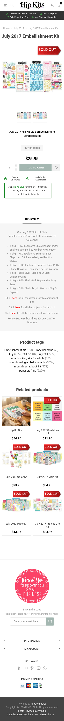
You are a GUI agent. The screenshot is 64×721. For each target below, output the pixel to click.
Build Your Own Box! (19, 17)
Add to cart (35, 167)
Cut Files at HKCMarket (46, 17)
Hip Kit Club (16, 430)
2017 (26, 354)
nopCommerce (38, 703)
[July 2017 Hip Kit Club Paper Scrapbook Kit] (16, 505)
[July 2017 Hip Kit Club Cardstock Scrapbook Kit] (47, 411)
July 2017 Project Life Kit (47, 525)
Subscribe (50, 621)
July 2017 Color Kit (16, 476)
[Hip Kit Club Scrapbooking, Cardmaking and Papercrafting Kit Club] (16, 411)
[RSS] (45, 668)
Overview (32, 219)
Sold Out (47, 49)
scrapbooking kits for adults (27, 358)
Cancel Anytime (50, 14)
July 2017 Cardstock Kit (47, 432)
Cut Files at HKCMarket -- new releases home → (32, 714)
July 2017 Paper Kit (16, 523)
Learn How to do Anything (32, 711)
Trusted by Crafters (23, 14)
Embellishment (44, 350)
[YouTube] (25, 668)
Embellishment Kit (15, 350)
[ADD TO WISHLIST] (56, 167)
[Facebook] (19, 668)
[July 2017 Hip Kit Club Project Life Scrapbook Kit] (47, 505)
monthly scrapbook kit (27, 366)
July (10, 354)
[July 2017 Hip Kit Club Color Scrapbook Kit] (16, 458)
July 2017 (44, 354)
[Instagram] (38, 668)
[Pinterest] (32, 668)
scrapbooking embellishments (27, 362)
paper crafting (27, 370)
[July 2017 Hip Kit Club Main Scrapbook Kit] (47, 458)
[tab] (32, 219)
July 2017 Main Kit (47, 476)
